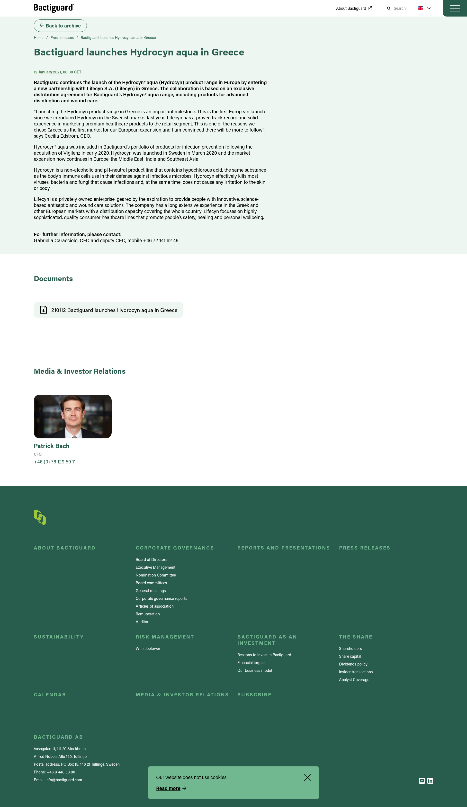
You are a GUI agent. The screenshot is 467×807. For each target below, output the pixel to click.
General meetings (151, 590)
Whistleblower (148, 648)
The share (356, 636)
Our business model (254, 670)
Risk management (165, 636)
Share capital (350, 656)
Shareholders (350, 648)
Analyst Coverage (354, 679)
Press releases (62, 37)
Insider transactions (356, 671)
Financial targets (251, 662)
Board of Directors (151, 559)
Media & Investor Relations (182, 694)
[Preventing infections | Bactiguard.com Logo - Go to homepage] (54, 8)
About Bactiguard (351, 8)
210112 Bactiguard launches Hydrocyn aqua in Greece (114, 309)
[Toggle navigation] (455, 8)
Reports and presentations (283, 547)
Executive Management (155, 567)
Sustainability (59, 636)
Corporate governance (175, 547)
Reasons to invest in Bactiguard (264, 654)
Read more (168, 788)
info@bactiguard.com (63, 779)
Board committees (151, 582)
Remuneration (148, 613)
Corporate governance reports (161, 598)
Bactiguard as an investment (267, 639)
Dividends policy (353, 663)
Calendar (50, 694)
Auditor (142, 621)
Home (39, 37)
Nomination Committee (156, 574)
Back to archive (63, 25)
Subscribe (254, 694)
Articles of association (155, 606)
